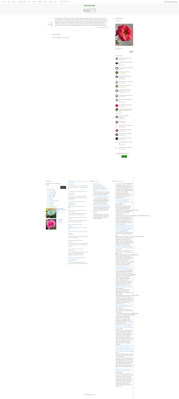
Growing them (52, 192)
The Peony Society (170, 2)
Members (40, 1)
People (50, 202)
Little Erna (81, 227)
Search (47, 185)
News (50, 198)
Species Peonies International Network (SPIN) (61, 210)
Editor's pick (51, 191)
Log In (55, 1)
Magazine (51, 196)
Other (50, 199)
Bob (69, 210)
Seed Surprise (96, 183)
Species (34, 1)
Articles (14, 1)
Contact (124, 156)
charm (75, 196)
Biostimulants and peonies (77, 240)
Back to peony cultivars (103, 27)
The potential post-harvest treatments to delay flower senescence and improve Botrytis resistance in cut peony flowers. (124, 326)
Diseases (51, 189)
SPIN (29, 1)
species (50, 205)
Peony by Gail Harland (120, 183)
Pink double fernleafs (82, 217)
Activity (9, 1)
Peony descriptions (53, 200)
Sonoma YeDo (118, 20)
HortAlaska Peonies (119, 181)
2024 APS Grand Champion (99, 186)
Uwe (69, 249)
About (45, 1)
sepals (72, 25)
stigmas (91, 22)
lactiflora (76, 18)
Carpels (63, 22)
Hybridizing (51, 195)
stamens (103, 22)
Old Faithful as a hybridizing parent (78, 210)
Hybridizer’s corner (22, 1)
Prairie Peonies (95, 181)
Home (4, 1)
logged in (59, 37)
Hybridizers (51, 193)
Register (50, 1)
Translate (93, 11)
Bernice (69, 224)
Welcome (95, 213)
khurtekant (70, 181)
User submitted (52, 206)
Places (50, 203)
